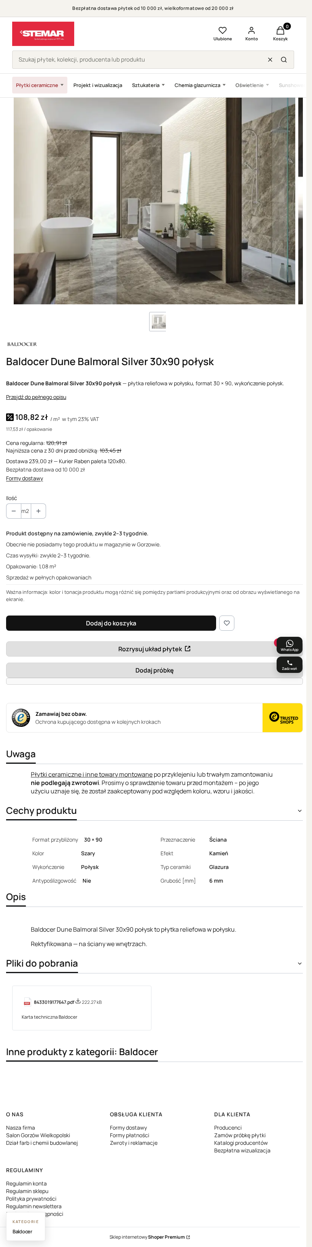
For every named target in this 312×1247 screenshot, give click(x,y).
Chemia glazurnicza (197, 85)
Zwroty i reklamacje (134, 1142)
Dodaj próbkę (154, 670)
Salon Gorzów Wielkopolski (38, 1135)
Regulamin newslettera (34, 1206)
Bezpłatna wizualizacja (242, 1150)
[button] (284, 59)
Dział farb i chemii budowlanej (42, 1142)
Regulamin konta (26, 1183)
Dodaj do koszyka (111, 623)
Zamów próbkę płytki (240, 1135)
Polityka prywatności (31, 1198)
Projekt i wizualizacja (97, 85)
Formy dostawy (24, 478)
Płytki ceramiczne (37, 85)
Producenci (228, 1127)
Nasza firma (20, 1127)
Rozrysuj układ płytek (150, 649)
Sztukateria (145, 85)
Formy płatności (129, 1135)
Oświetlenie (250, 85)
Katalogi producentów (241, 1142)
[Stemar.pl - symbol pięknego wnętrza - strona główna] (43, 34)
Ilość (11, 498)
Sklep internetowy (147, 1237)
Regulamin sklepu (27, 1191)
